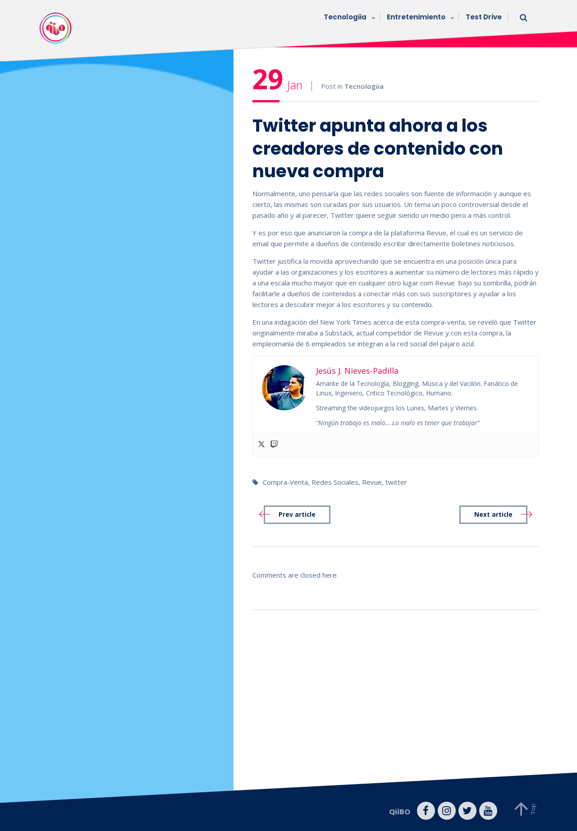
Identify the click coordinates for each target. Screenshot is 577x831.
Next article (493, 514)
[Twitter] (261, 444)
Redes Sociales (334, 482)
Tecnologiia (345, 17)
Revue (372, 482)
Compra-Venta (285, 482)
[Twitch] (274, 444)
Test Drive (484, 17)
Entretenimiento (416, 17)
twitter (396, 482)
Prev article (297, 514)
